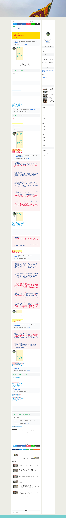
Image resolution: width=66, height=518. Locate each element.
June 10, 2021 (25, 44)
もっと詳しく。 (47, 41)
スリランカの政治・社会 (45, 153)
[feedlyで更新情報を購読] (29, 449)
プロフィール (43, 158)
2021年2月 (43, 129)
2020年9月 (43, 137)
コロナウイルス (17, 430)
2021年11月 (43, 115)
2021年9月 (43, 118)
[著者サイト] (15, 449)
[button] (53, 51)
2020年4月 (43, 145)
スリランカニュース (15, 429)
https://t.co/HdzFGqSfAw (17, 127)
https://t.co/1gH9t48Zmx (17, 368)
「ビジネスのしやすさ (19, 144)
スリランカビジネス (31, 430)
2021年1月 (43, 131)
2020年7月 (43, 140)
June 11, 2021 (28, 111)
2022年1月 (43, 112)
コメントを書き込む (26, 510)
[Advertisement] (26, 438)
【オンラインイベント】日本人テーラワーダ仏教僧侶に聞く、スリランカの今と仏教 (48, 57)
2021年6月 (43, 123)
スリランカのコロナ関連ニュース (25, 63)
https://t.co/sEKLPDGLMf (33, 109)
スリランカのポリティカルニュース (25, 65)
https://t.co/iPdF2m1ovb (17, 389)
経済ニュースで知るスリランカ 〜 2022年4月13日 (47, 62)
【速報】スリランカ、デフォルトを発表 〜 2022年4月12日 (48, 64)
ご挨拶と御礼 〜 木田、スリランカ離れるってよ (47, 59)
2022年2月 (43, 110)
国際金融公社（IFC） (21, 315)
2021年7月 (43, 121)
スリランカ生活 (21, 430)
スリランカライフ (44, 155)
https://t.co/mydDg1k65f (17, 325)
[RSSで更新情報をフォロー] (36, 449)
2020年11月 (43, 134)
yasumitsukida (43, 71)
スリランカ (14, 430)
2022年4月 (43, 107)
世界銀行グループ (14, 315)
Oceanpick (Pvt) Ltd (18, 399)
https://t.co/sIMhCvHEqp (19, 156)
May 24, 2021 (27, 423)
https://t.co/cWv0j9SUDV (17, 256)
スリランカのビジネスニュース (25, 64)
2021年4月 (43, 126)
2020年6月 (43, 142)
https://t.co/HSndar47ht (17, 42)
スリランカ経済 (35, 430)
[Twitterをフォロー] (22, 449)
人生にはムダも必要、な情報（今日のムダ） (26, 66)
